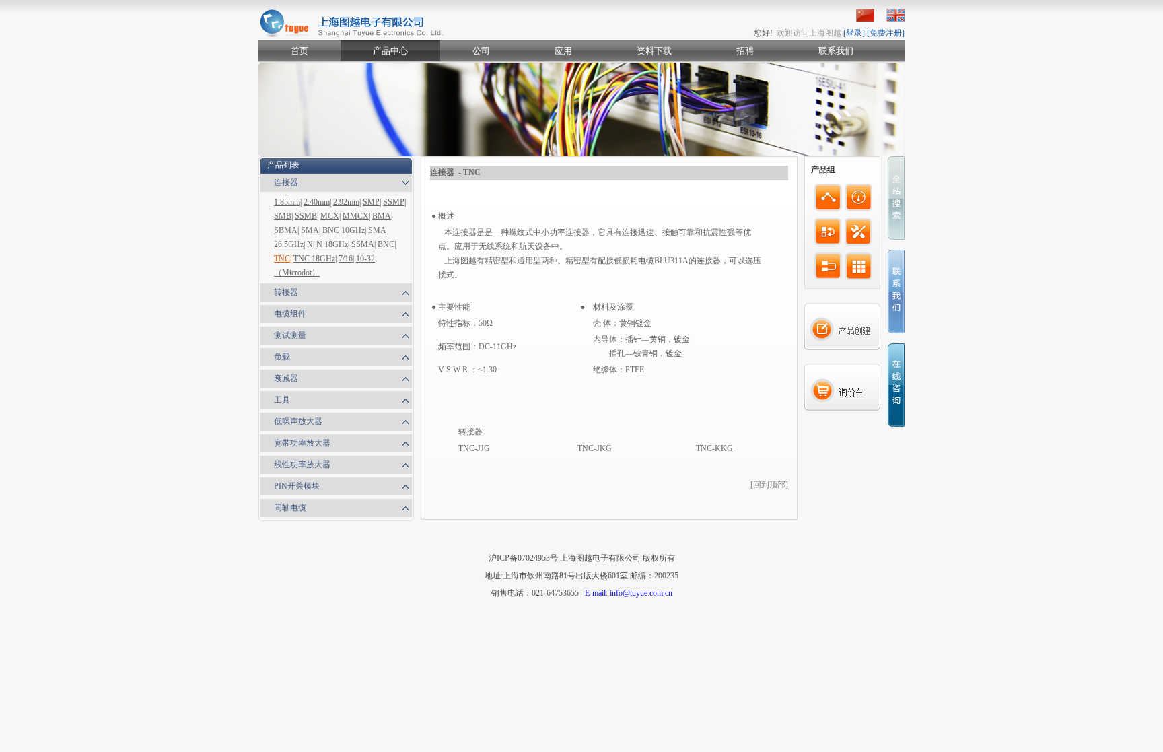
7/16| (346, 258)
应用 (563, 51)
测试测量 (290, 335)
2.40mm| (317, 202)
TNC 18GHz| (315, 258)
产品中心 (390, 51)
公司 (481, 51)
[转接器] (827, 232)
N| (310, 244)
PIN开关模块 (297, 486)
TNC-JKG (594, 448)
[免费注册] (886, 33)
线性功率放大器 (302, 464)
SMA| (310, 230)
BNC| (387, 244)
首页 (299, 51)
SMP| (372, 202)
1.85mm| (288, 202)
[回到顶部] (769, 484)
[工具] (858, 232)
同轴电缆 (290, 507)
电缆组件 (290, 313)
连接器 (286, 182)
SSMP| (394, 202)
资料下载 (654, 51)
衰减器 (286, 378)
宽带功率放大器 (302, 443)
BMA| (382, 216)
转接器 (286, 292)
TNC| (282, 258)
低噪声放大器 (298, 421)
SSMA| (363, 244)
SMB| (283, 216)
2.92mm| (347, 202)
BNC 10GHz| (344, 230)
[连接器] (828, 197)
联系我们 (835, 51)
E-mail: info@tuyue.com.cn (628, 593)
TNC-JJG (474, 448)
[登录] (854, 33)
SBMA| (286, 230)
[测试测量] (858, 197)
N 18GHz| (332, 244)
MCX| (330, 216)
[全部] (858, 266)
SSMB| (306, 216)
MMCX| (356, 216)
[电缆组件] (828, 266)
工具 (282, 400)
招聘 (745, 51)
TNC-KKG (714, 448)
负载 (282, 357)
